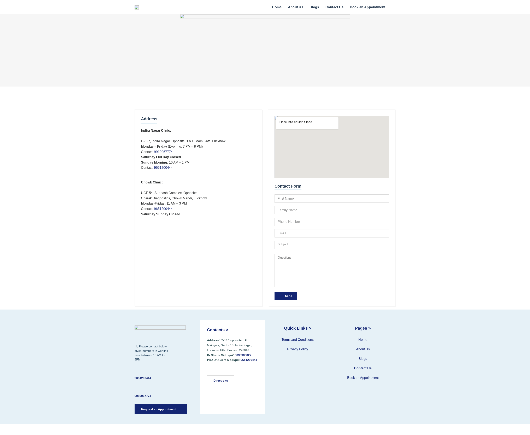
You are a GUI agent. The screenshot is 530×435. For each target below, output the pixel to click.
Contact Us (334, 7)
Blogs (314, 7)
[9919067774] (137, 388)
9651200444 (163, 167)
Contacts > (217, 330)
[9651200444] (137, 370)
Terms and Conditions (298, 339)
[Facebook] (209, 369)
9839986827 (243, 355)
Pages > (363, 328)
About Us (295, 7)
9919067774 (163, 152)
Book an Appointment (367, 7)
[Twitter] (216, 369)
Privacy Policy (297, 349)
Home (277, 7)
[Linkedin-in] (223, 369)
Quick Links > (297, 328)
